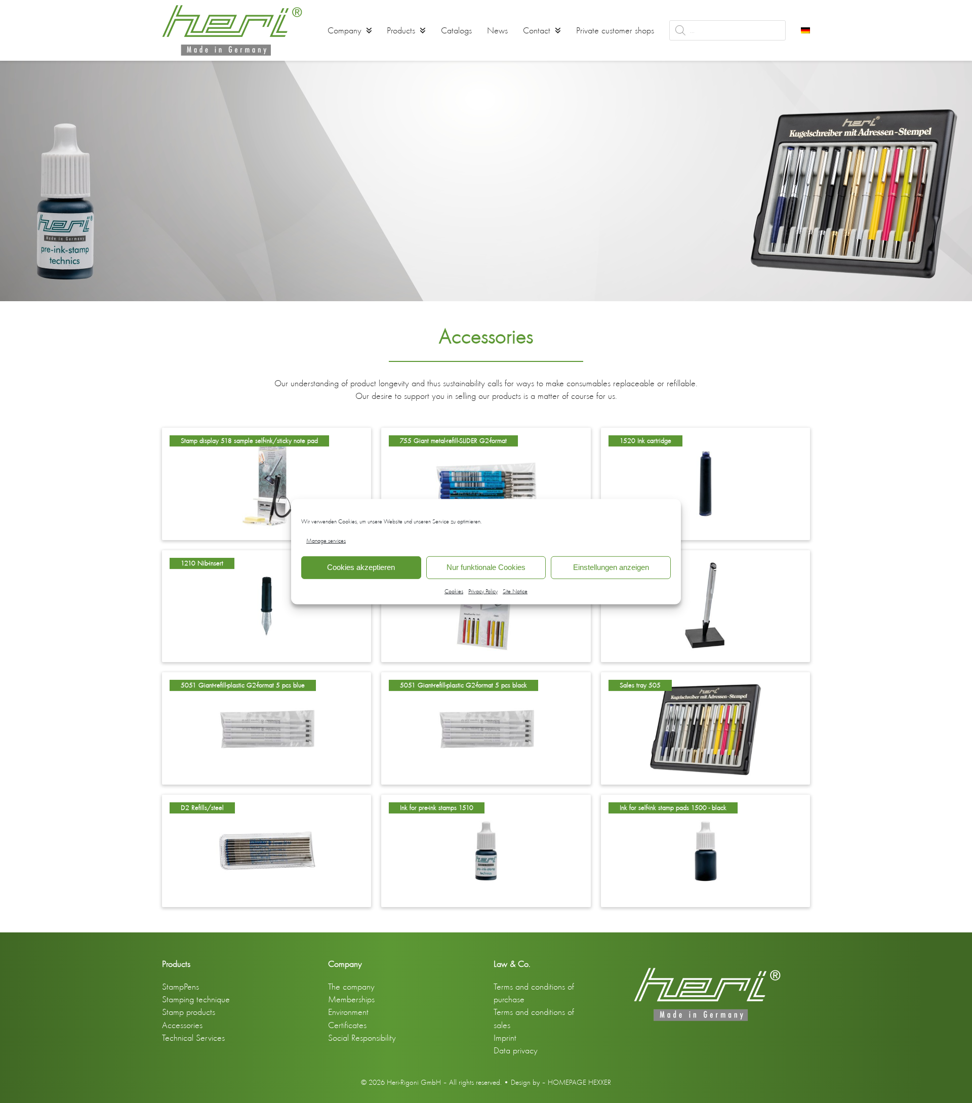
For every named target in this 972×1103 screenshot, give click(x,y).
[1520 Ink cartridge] (705, 482)
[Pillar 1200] (705, 604)
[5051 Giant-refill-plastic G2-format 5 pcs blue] (266, 727)
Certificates (347, 1025)
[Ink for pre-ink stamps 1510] (486, 849)
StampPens (180, 986)
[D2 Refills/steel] (266, 849)
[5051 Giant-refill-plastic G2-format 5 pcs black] (486, 727)
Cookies (453, 591)
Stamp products (188, 1011)
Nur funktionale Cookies (486, 567)
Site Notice (515, 591)
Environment (348, 1011)
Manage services (326, 540)
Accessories (182, 1025)
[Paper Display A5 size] (486, 604)
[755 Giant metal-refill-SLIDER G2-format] (486, 482)
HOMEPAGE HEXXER (579, 1082)
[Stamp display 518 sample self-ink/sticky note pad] (266, 482)
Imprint (505, 1037)
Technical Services (193, 1037)
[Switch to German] (805, 30)
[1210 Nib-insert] (266, 604)
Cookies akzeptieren (361, 567)
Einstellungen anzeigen (611, 567)
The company (351, 986)
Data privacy (516, 1050)
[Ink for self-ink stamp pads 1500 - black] (705, 849)
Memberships (351, 999)
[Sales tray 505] (705, 727)
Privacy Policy (483, 591)
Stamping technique (196, 999)
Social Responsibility (362, 1037)
